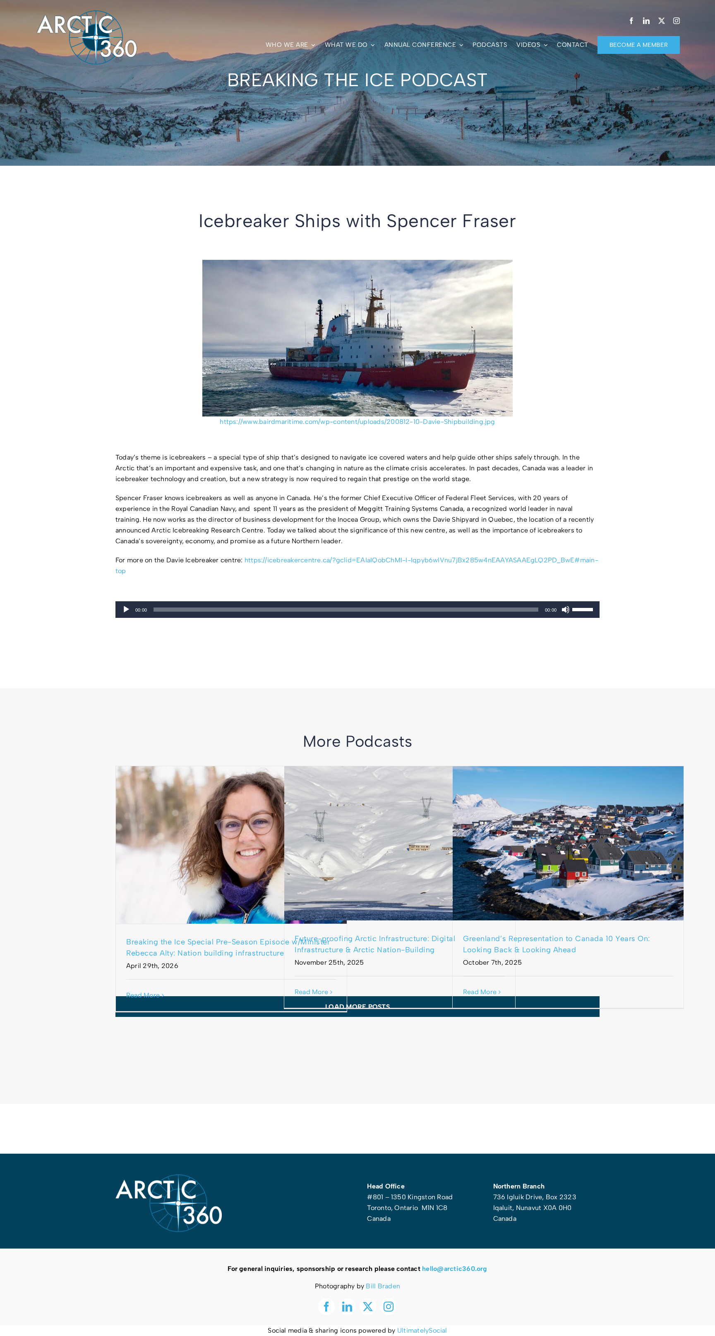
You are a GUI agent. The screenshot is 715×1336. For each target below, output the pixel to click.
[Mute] (565, 609)
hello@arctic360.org (454, 1269)
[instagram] (676, 20)
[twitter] (661, 20)
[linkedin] (646, 20)
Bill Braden (383, 1286)
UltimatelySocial (422, 1330)
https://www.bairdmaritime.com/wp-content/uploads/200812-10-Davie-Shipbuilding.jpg (357, 422)
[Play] (126, 609)
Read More (143, 995)
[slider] (583, 608)
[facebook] (631, 20)
